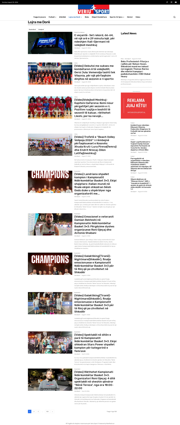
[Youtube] (176, 2)
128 (47, 411)
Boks (122, 58)
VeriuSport (77, 48)
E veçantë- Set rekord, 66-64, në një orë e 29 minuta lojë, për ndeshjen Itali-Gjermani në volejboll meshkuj (94, 40)
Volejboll (41, 29)
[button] (174, 17)
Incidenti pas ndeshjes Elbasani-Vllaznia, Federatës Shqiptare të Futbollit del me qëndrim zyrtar (141, 129)
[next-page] (52, 411)
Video (76, 63)
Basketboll (32, 29)
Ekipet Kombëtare (79, 32)
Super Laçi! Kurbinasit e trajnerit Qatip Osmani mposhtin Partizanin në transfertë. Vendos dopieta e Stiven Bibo (140, 146)
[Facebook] (167, 2)
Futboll (132, 123)
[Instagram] (171, 2)
